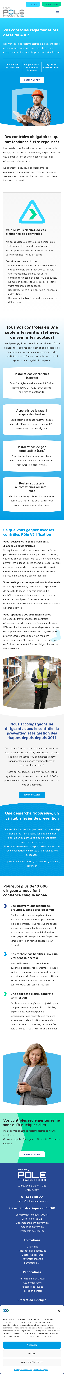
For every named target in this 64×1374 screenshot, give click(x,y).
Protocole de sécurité (32, 1230)
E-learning (32, 1246)
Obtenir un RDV (32, 80)
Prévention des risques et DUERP (32, 1208)
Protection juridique (32, 1300)
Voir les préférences (32, 1362)
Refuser (32, 1353)
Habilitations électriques (32, 1250)
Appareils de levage (32, 1286)
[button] (59, 1311)
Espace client (51, 4)
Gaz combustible (32, 1282)
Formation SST (32, 1262)
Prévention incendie (32, 1258)
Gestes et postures (32, 1254)
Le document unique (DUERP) (32, 1214)
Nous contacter (31, 795)
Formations (32, 1240)
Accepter (32, 1345)
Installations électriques (32, 1278)
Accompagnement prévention (32, 1222)
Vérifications (32, 1272)
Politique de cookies (23, 1369)
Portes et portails (32, 1290)
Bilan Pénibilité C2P (32, 1218)
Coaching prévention (32, 1226)
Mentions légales (41, 1369)
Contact (32, 4)
